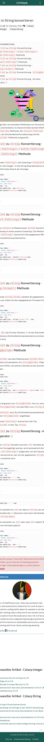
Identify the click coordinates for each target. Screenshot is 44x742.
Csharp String (16, 29)
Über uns (8, 739)
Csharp (30, 26)
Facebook (12, 630)
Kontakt (35, 739)
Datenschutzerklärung (22, 739)
